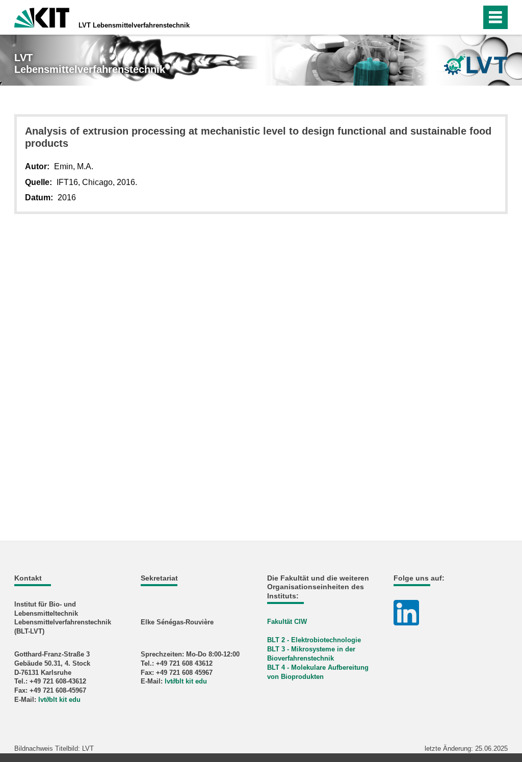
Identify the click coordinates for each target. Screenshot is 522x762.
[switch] (470, 17)
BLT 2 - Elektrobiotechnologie (314, 640)
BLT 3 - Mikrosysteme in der (311, 649)
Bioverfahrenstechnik (300, 658)
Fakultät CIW (287, 621)
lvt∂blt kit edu (59, 699)
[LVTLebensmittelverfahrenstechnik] (475, 64)
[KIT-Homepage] (41, 16)
